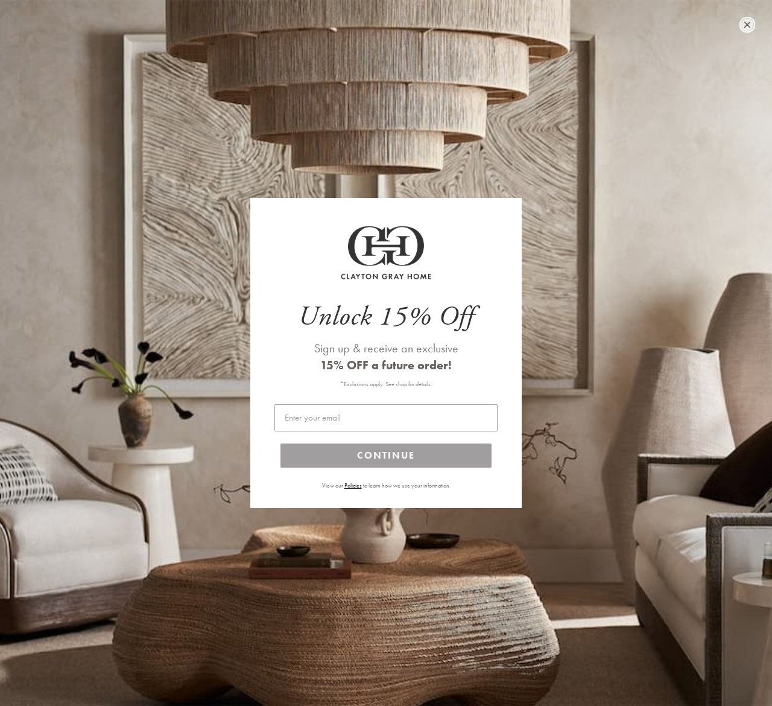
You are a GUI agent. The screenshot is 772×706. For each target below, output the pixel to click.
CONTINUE (386, 455)
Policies (353, 485)
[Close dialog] (747, 24)
